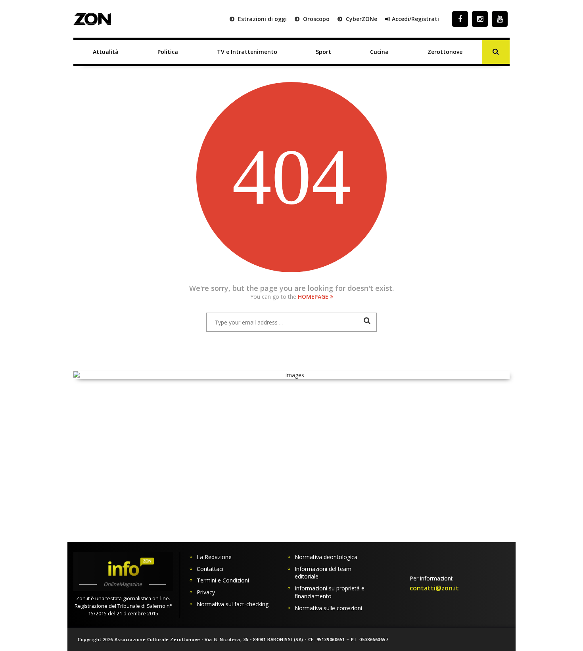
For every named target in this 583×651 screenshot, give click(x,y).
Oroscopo (315, 19)
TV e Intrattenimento (247, 51)
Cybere (360, 19)
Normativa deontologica (326, 557)
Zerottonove (445, 51)
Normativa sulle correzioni (328, 608)
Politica (167, 51)
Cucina (379, 51)
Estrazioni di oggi (261, 19)
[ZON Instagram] (480, 19)
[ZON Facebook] (460, 19)
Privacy (206, 592)
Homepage (314, 296)
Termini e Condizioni (223, 580)
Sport (323, 51)
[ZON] (92, 19)
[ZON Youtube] (500, 19)
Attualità (106, 51)
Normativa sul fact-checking (232, 604)
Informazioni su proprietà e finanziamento (329, 592)
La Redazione (214, 557)
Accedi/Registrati (415, 19)
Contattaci (210, 569)
